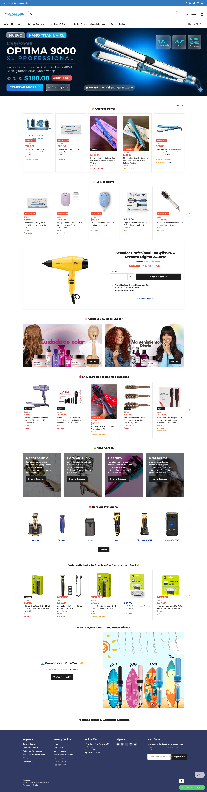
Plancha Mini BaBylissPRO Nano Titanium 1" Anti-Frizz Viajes (70, 152)
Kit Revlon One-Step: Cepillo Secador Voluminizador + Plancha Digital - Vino (169, 420)
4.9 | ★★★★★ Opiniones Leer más (15, 3)
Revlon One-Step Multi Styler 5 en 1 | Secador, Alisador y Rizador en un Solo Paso (70, 420)
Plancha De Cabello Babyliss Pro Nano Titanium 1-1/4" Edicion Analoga (135, 160)
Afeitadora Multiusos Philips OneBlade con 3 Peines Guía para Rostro (69, 608)
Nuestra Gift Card (196, 24)
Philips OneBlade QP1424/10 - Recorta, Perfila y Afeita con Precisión (37, 608)
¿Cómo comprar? (29, 758)
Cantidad (113, 271)
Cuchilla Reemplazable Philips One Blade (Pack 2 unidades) (170, 607)
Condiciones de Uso (30, 747)
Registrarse (179, 756)
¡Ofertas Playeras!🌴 (62, 677)
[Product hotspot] (118, 707)
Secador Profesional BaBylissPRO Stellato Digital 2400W (145, 255)
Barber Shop (80, 24)
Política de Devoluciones (32, 751)
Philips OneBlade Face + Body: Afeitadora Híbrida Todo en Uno (104, 608)
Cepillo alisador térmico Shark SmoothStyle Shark (170, 224)
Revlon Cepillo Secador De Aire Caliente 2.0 (102, 427)
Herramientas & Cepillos (58, 24)
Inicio (5, 24)
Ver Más (180, 105)
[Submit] (31, 14)
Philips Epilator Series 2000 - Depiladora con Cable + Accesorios (70, 225)
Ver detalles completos (145, 299)
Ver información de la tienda (124, 291)
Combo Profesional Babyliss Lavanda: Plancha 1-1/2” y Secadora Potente (36, 420)
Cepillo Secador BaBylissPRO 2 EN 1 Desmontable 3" (137, 223)
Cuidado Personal (98, 24)
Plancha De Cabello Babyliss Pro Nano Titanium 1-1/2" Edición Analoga (168, 152)
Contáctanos (28, 761)
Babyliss (28, 157)
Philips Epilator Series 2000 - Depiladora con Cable (103, 224)
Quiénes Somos (29, 744)
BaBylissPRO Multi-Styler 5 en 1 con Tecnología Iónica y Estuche (37, 152)
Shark (159, 228)
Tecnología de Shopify (30, 785)
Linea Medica (17, 24)
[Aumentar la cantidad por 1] (131, 276)
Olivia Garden (129, 425)
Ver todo (103, 549)
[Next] (189, 213)
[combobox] (102, 14)
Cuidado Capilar (35, 24)
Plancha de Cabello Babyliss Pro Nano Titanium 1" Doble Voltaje (102, 160)
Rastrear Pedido (118, 24)
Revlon (59, 425)
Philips (59, 230)
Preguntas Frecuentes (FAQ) (34, 754)
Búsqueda (26, 780)
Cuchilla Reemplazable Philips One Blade (137, 607)
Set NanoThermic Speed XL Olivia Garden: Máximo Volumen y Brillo (136, 420)
